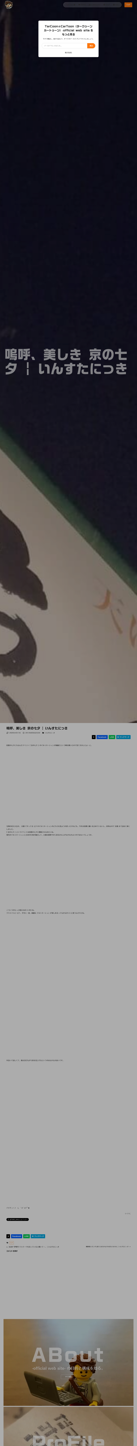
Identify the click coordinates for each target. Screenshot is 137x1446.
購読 (91, 46)
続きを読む (68, 52)
